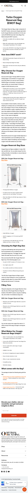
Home (2, 10)
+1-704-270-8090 (5, 473)
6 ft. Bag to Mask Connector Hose (10, 386)
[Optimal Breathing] (9, 6)
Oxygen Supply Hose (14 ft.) (9, 392)
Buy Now (4, 164)
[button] (3, 5)
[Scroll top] (25, 491)
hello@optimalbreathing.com (7, 475)
